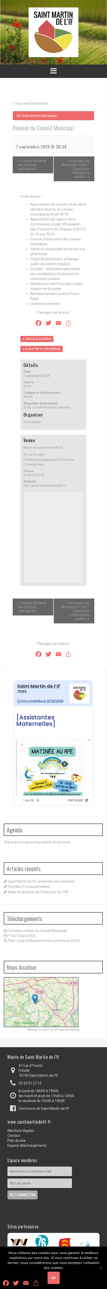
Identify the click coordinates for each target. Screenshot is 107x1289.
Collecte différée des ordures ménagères (32, 165)
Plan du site (16, 1141)
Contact (13, 1136)
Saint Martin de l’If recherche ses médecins (41, 881)
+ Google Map (33, 464)
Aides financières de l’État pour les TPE (38, 892)
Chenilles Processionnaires (29, 887)
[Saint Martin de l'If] (53, 32)
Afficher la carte (38, 1030)
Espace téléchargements (27, 1145)
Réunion (64, 407)
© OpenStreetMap (67, 1030)
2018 (26, 407)
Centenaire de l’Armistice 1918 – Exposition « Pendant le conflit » (75, 169)
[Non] (100, 1267)
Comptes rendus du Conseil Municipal (37, 931)
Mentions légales (20, 1131)
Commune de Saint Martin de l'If (44, 1108)
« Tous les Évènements (31, 104)
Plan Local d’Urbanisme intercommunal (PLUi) (44, 941)
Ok (53, 1278)
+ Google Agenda (37, 339)
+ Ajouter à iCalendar (41, 349)
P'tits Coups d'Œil (21, 936)
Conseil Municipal (44, 407)
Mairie (27, 396)
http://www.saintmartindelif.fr (44, 485)
